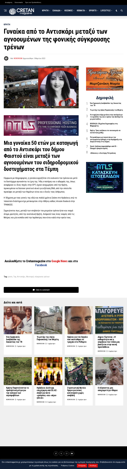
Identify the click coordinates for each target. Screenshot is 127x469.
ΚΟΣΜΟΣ (68, 10)
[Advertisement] (41, 239)
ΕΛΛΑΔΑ (56, 10)
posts (10, 277)
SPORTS (92, 10)
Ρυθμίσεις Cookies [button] (67, 466)
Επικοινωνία (19, 2)
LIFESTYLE (106, 10)
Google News (59, 261)
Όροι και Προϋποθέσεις (33, 2)
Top (14, 277)
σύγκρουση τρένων (42, 277)
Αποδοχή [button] (93, 466)
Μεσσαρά (30, 277)
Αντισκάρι (21, 277)
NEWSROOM (77, 22)
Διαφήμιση (8, 2)
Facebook (41, 265)
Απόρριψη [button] (82, 466)
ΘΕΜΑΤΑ (81, 10)
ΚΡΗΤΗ (45, 10)
